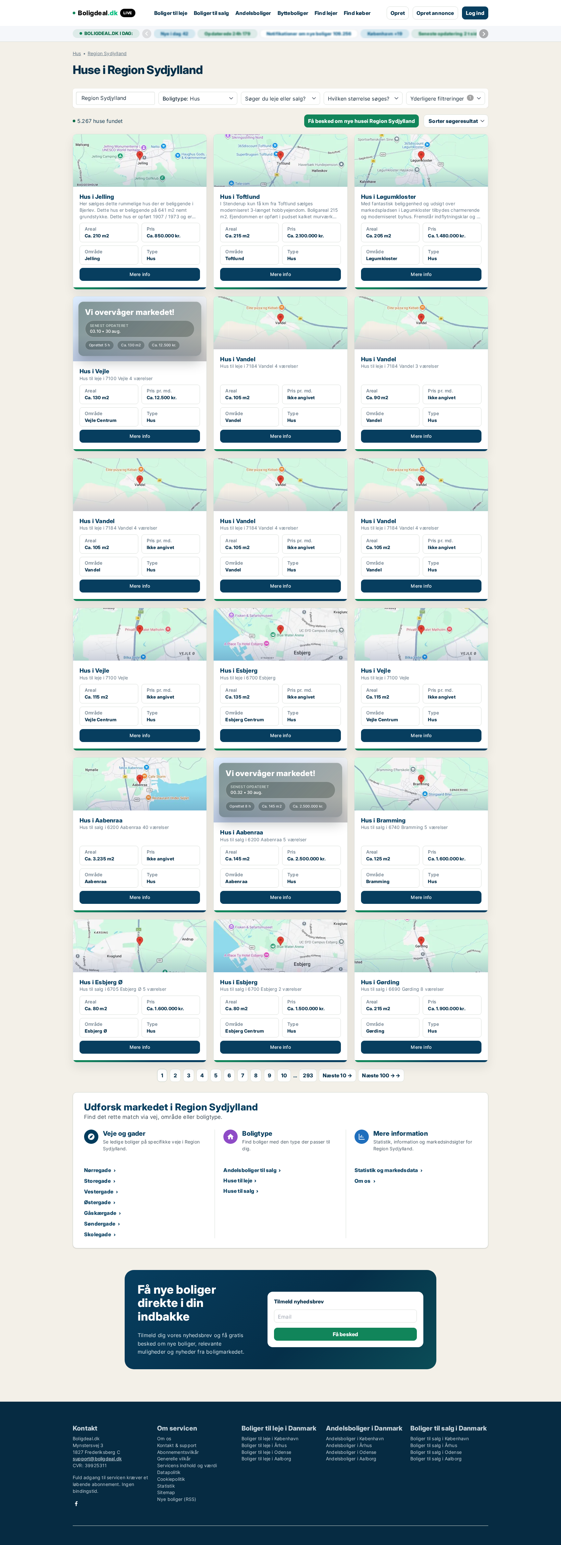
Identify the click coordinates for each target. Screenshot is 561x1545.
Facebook (76, 1504)
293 (308, 1075)
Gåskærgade (100, 1213)
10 (284, 1075)
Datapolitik (169, 1472)
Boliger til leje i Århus (264, 1445)
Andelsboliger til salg (249, 1170)
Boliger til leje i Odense (266, 1452)
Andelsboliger (253, 13)
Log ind (475, 13)
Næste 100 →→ (381, 1075)
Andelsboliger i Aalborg (351, 1458)
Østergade (97, 1202)
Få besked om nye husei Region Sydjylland (361, 121)
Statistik (166, 1486)
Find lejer (326, 13)
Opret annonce (435, 13)
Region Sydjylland (107, 53)
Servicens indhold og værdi (187, 1465)
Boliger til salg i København (439, 1438)
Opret (398, 13)
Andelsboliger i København (355, 1438)
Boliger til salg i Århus (433, 1445)
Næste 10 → (337, 1075)
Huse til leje (237, 1180)
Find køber (357, 13)
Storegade (97, 1181)
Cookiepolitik (171, 1479)
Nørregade (97, 1170)
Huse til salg (238, 1191)
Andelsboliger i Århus (349, 1445)
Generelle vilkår (174, 1458)
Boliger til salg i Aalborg (436, 1458)
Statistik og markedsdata (386, 1170)
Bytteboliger (293, 13)
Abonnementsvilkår (178, 1452)
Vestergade (98, 1191)
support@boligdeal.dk (97, 1458)
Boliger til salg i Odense (436, 1452)
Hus (77, 53)
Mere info (140, 274)
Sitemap (166, 1492)
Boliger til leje (170, 13)
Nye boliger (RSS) (176, 1499)
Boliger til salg (211, 13)
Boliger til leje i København (270, 1438)
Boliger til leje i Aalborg (266, 1458)
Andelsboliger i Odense (351, 1452)
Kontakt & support (176, 1445)
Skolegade (97, 1234)
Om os (363, 1181)
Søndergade (99, 1223)
